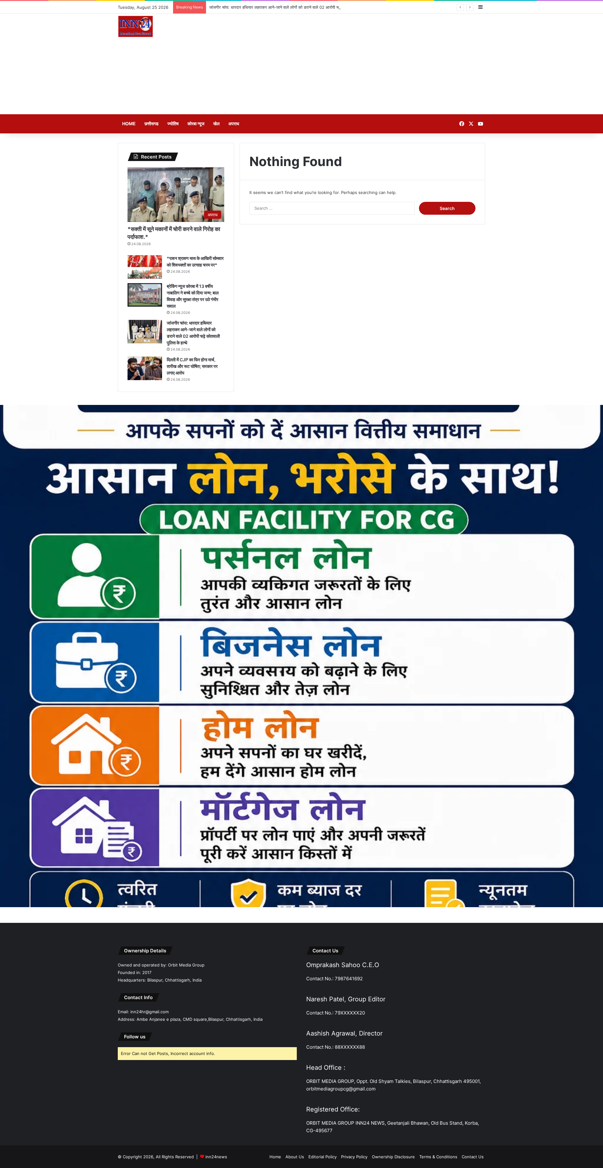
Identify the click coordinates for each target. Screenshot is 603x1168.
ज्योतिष (173, 123)
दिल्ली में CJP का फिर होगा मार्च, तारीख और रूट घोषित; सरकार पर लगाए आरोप (192, 366)
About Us (294, 1156)
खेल (216, 123)
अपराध (233, 123)
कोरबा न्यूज (195, 123)
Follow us (134, 1037)
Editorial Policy (322, 1156)
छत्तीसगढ (151, 123)
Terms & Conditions (438, 1156)
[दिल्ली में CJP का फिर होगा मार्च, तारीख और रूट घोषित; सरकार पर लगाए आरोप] (145, 368)
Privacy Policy (354, 1156)
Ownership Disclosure (393, 1156)
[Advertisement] (364, 64)
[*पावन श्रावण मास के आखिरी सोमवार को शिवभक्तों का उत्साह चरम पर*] (145, 267)
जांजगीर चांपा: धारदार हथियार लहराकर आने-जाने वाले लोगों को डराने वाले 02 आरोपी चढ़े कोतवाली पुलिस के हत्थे (293, 7)
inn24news (216, 1156)
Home (129, 123)
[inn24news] (135, 27)
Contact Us (473, 1156)
